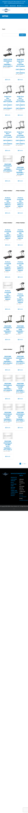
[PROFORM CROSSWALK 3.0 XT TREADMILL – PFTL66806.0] (7, 159)
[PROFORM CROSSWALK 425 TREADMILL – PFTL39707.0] (20, 349)
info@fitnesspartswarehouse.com (16, 3)
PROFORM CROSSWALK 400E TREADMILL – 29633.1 (20, 329)
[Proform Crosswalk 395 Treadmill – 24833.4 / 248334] (20, 223)
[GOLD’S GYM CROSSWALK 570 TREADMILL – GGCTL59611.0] (7, 52)
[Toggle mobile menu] (25, 9)
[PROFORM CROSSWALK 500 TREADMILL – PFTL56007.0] (7, 378)
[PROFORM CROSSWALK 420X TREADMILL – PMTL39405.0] (7, 349)
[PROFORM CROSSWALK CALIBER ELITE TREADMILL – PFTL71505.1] (7, 407)
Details (8, 79)
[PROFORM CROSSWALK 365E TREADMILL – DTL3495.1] (20, 160)
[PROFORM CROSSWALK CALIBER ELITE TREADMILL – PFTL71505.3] (7, 436)
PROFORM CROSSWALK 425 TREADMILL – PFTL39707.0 (20, 360)
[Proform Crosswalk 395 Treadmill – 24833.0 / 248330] (7, 191)
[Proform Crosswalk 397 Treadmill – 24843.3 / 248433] (7, 285)
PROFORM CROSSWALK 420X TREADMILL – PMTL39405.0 (7, 360)
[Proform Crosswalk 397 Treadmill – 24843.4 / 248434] (20, 287)
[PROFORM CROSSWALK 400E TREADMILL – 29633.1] (20, 319)
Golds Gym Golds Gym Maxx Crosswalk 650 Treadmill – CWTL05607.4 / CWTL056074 (20, 66)
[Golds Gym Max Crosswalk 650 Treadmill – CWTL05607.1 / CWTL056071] (7, 89)
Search (22, 35)
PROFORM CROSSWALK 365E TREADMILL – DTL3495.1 (20, 171)
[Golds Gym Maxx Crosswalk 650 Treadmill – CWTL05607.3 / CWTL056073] (20, 125)
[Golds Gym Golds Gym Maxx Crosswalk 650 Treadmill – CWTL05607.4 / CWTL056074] (20, 52)
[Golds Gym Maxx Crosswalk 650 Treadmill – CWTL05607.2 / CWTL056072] (7, 125)
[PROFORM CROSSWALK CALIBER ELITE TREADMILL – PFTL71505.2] (20, 407)
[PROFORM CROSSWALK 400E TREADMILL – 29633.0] (7, 319)
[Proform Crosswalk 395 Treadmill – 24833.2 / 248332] (20, 191)
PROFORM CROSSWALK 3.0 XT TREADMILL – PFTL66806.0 (7, 167)
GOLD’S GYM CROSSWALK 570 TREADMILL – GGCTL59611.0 (7, 63)
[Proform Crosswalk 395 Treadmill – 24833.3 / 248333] (7, 223)
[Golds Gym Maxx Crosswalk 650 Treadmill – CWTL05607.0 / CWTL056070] (20, 89)
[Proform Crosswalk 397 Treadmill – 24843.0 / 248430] (7, 255)
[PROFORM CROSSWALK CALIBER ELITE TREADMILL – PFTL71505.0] (20, 378)
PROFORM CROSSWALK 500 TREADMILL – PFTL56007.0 (8, 387)
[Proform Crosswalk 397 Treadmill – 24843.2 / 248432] (20, 255)
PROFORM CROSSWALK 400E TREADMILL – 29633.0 (8, 329)
